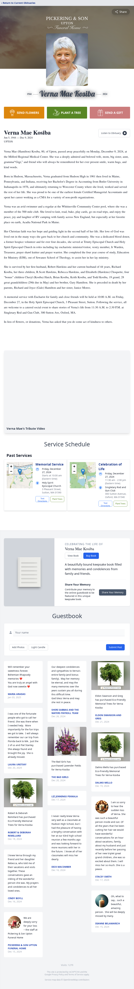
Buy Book (91, 555)
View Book (73, 555)
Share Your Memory (112, 592)
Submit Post (115, 647)
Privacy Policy (58, 974)
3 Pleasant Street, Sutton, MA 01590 (51, 491)
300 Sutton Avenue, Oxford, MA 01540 (115, 495)
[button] (20, 471)
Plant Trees (57, 499)
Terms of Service (76, 974)
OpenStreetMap (70, 979)
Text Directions (42, 499)
